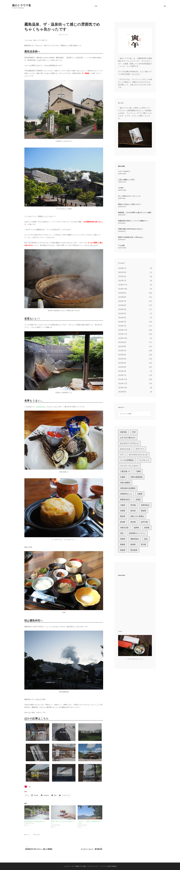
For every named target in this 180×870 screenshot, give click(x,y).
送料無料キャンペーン (137, 533)
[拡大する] (101, 86)
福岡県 (136, 527)
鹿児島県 (37, 834)
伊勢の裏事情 (125, 482)
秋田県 (146, 527)
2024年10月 (122, 289)
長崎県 (122, 539)
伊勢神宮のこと (126, 494)
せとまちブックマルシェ (129, 443)
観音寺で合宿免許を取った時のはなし (131, 237)
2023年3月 (122, 367)
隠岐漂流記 (134, 539)
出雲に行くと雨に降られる (90, 732)
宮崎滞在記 (145, 505)
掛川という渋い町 (38, 732)
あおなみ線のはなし (63, 773)
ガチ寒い (121, 188)
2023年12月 (122, 330)
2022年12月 (122, 379)
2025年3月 (122, 272)
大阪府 (122, 505)
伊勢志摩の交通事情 (127, 488)
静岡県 (133, 544)
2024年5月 (122, 309)
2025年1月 (122, 280)
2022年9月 (122, 392)
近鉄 (121, 533)
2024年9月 (122, 293)
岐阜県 (133, 511)
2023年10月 (122, 338)
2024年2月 (122, 322)
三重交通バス (125, 471)
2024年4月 (122, 313)
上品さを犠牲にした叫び (126, 180)
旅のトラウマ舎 (21, 5)
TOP (96, 6)
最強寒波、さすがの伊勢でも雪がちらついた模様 (134, 212)
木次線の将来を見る (37, 773)
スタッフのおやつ (124, 171)
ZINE (134, 432)
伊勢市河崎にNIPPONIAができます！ (131, 229)
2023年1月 (122, 375)
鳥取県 (122, 550)
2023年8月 (122, 346)
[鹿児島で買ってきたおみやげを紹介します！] (63, 812)
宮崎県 (122, 511)
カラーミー (140, 449)
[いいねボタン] (25, 786)
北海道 (138, 499)
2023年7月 (122, 350)
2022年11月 (122, 383)
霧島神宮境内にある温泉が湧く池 (34, 821)
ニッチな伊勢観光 (127, 460)
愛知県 (122, 516)
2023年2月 (122, 371)
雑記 (146, 539)
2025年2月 (122, 276)
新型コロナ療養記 (137, 516)
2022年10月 (122, 387)
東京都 (133, 522)
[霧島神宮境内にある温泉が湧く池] (36, 812)
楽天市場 (144, 522)
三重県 (138, 471)
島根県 (143, 511)
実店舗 (133, 505)
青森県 (122, 544)
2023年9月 (122, 342)
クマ (121, 454)
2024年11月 (122, 284)
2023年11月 (122, 334)
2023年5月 (122, 359)
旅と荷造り (64, 732)
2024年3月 (122, 317)
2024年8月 (122, 297)
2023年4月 (122, 363)
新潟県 (122, 522)
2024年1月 (122, 326)
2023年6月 (122, 354)
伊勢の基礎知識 (136, 477)
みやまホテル (40, 406)
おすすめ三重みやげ (127, 437)
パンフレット (144, 460)
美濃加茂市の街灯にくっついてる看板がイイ (133, 221)
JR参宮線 (123, 432)
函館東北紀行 (125, 499)
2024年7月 (122, 301)
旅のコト (28, 834)
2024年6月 (122, 305)
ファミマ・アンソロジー (129, 466)
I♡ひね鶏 (121, 245)
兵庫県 (139, 494)
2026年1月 (122, 268)
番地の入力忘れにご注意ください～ (130, 204)
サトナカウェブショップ (138, 454)
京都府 (122, 477)
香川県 (143, 544)
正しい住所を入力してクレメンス (129, 196)
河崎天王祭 (124, 527)
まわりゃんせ (125, 449)
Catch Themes (112, 866)
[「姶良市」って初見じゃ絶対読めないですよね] (90, 812)
